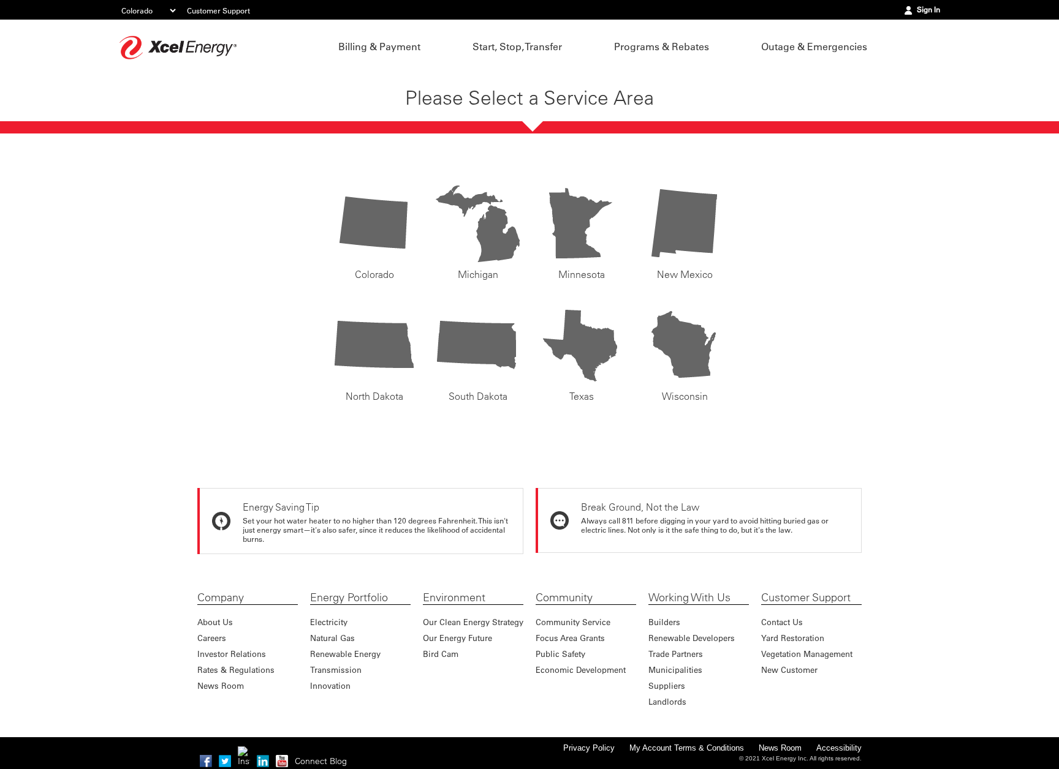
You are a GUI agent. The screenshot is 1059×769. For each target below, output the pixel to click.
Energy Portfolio (349, 597)
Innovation (330, 685)
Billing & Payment (379, 46)
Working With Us (689, 597)
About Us (215, 622)
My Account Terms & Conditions (686, 747)
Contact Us (782, 622)
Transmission (336, 669)
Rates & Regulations (236, 669)
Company (220, 597)
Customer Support (218, 10)
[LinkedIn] (263, 761)
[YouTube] (282, 761)
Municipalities (675, 669)
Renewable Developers (691, 637)
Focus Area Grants (570, 637)
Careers (211, 637)
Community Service (573, 622)
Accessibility (839, 747)
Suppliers (666, 685)
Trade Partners (675, 653)
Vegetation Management (806, 653)
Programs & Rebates (661, 46)
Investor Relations (231, 653)
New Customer (789, 669)
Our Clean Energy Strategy (473, 622)
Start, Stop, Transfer (517, 46)
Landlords (667, 701)
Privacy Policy (589, 747)
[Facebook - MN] (206, 761)
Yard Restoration (792, 637)
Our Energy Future (457, 637)
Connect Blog (321, 761)
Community (564, 597)
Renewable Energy (345, 653)
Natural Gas (332, 637)
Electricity (328, 622)
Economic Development (581, 669)
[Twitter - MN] (225, 761)
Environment (454, 597)
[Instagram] (244, 752)
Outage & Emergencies (814, 46)
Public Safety (560, 653)
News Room (220, 685)
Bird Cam (440, 653)
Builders (664, 622)
